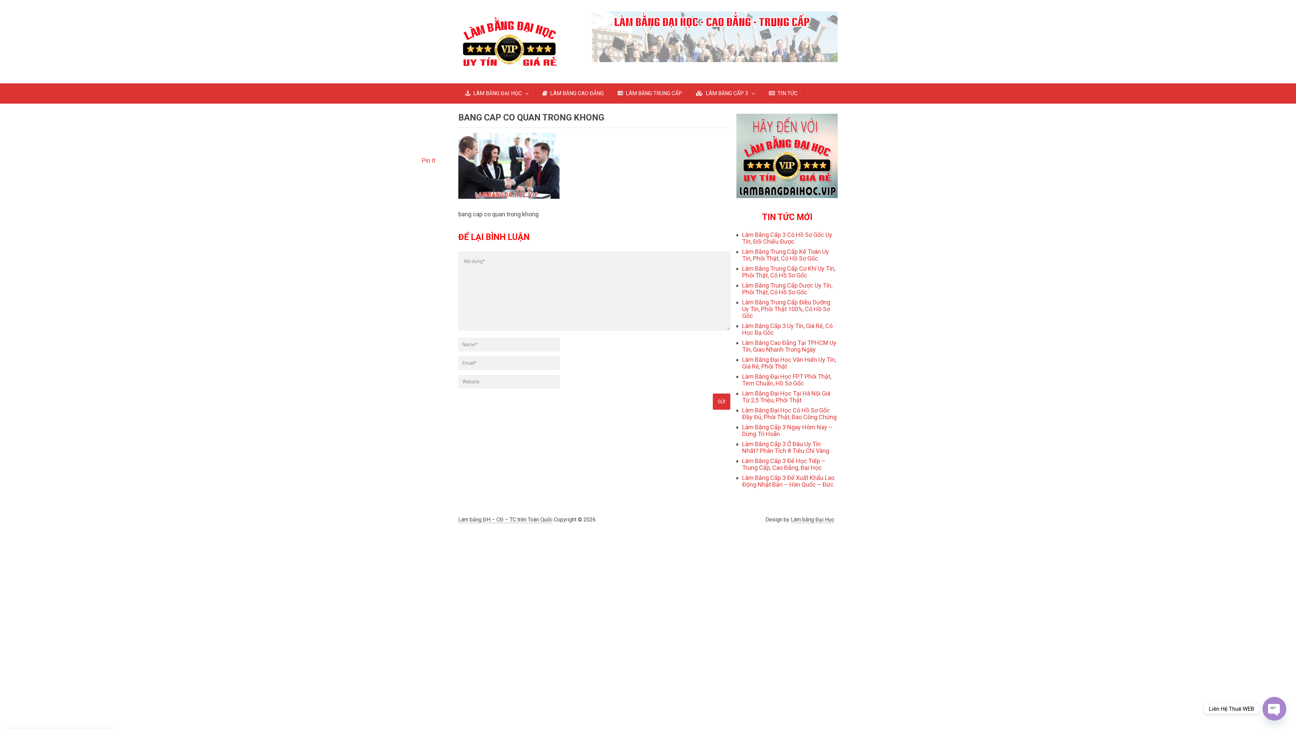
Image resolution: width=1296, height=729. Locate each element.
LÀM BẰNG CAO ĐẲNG (576, 93)
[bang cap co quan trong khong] (509, 196)
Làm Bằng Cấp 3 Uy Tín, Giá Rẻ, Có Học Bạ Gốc (787, 329)
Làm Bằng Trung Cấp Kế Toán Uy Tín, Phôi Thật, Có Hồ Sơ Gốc (785, 255)
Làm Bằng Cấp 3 (58, 676)
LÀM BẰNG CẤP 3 (726, 93)
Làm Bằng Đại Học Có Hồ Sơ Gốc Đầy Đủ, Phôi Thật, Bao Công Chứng (789, 414)
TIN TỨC (787, 93)
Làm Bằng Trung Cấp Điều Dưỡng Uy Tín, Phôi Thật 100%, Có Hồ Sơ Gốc (786, 309)
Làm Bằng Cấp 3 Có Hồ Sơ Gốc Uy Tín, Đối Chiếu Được (787, 238)
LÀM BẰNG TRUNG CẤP (653, 93)
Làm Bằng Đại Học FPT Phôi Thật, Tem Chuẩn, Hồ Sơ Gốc (786, 380)
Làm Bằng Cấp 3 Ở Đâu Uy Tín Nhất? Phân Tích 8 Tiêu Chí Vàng (785, 447)
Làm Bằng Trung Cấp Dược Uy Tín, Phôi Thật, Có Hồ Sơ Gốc (787, 289)
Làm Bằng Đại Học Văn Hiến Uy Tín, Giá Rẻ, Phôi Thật (789, 363)
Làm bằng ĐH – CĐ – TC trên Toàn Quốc (505, 519)
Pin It (428, 160)
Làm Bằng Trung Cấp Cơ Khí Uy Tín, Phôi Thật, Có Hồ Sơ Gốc (788, 272)
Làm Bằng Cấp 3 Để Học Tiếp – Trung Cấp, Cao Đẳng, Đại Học (784, 464)
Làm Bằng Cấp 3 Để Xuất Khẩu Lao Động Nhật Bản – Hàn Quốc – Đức (788, 481)
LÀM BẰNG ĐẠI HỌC (497, 93)
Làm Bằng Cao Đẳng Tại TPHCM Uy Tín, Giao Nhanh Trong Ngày (789, 346)
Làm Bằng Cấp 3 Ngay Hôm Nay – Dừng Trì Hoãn (787, 430)
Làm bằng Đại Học (812, 519)
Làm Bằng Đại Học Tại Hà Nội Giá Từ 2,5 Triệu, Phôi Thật (786, 397)
